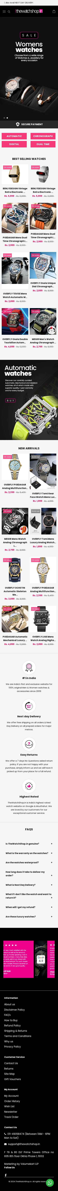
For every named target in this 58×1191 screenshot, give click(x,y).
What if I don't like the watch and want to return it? (29, 896)
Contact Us (11, 1063)
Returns (8, 1068)
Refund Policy (12, 1025)
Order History (12, 1101)
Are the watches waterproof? (29, 862)
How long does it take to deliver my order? (29, 873)
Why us (8, 1041)
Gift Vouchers (12, 1079)
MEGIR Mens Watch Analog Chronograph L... (15, 542)
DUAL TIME (43, 144)
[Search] (9, 11)
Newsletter (10, 1111)
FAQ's (7, 1015)
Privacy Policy (12, 1046)
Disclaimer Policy (14, 1009)
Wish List (9, 1106)
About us (9, 1004)
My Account (11, 1096)
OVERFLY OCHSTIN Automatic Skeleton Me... (15, 591)
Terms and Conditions (17, 1036)
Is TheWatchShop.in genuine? (29, 843)
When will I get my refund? (29, 907)
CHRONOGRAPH (43, 136)
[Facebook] (5, 1175)
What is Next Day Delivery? (29, 884)
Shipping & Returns (15, 1031)
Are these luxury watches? (29, 916)
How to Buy (11, 1020)
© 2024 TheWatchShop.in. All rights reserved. (29, 1181)
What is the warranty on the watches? (29, 853)
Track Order (11, 1117)
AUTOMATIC (14, 136)
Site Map (9, 1074)
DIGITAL (14, 144)
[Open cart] (54, 11)
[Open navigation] (4, 11)
